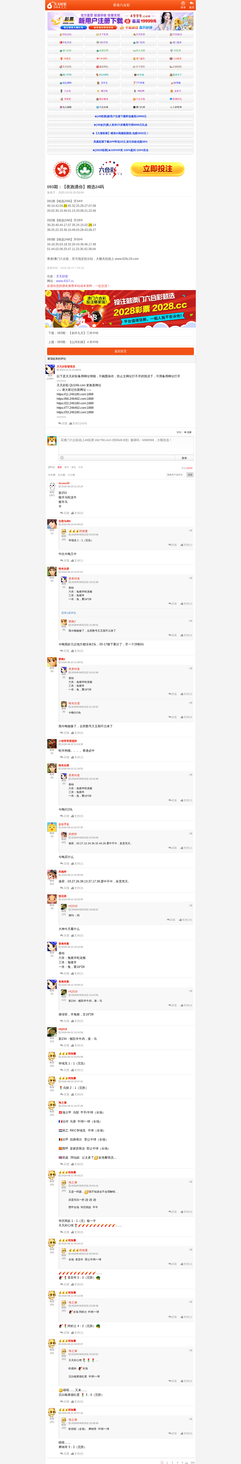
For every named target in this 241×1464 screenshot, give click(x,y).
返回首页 (120, 351)
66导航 (177, 83)
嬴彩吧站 (103, 66)
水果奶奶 (177, 66)
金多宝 (177, 91)
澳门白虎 (140, 107)
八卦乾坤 (177, 107)
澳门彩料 (140, 42)
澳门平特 (67, 74)
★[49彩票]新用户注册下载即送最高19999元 (120, 116)
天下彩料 (140, 66)
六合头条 (103, 107)
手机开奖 (67, 42)
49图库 (67, 58)
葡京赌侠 (103, 99)
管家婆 (67, 99)
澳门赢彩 (140, 58)
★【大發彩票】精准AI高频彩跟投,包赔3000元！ (120, 133)
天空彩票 (140, 34)
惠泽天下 (177, 74)
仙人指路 (67, 107)
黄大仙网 (140, 50)
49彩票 (177, 50)
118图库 (177, 58)
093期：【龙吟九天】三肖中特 (77, 333)
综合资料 (67, 83)
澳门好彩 (67, 50)
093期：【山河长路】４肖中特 (77, 342)
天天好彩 (67, 66)
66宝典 (140, 74)
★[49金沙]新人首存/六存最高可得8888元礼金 (120, 124)
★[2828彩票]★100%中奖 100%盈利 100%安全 (120, 150)
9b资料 (104, 58)
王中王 (104, 83)
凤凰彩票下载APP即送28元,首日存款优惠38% (120, 141)
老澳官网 (103, 50)
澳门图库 (177, 42)
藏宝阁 (104, 91)
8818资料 (104, 74)
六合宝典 (140, 99)
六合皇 (67, 91)
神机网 (140, 91)
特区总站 (67, 34)
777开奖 (140, 83)
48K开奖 (103, 42)
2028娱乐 (177, 34)
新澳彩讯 (177, 99)
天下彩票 (103, 34)
